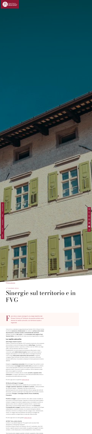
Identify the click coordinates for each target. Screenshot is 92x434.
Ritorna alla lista (11, 283)
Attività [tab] (2, 236)
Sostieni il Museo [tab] (2, 207)
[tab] (89, 216)
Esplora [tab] (2, 230)
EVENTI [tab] (2, 215)
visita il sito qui (25, 379)
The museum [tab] (2, 222)
